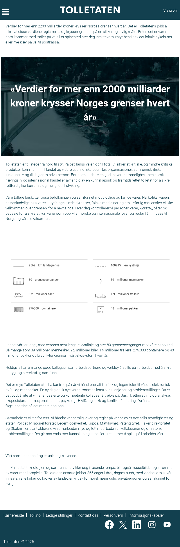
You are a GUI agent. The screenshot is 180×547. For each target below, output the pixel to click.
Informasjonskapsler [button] (146, 515)
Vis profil (170, 10)
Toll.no (35, 515)
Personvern (113, 515)
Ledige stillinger (59, 515)
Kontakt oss (88, 515)
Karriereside (14, 515)
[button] (30, 12)
